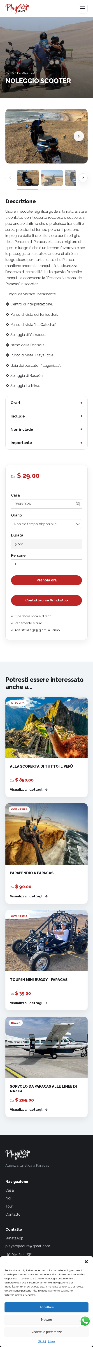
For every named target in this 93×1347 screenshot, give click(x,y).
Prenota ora (47, 580)
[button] (86, 1261)
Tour (32, 72)
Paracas (22, 72)
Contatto (13, 1214)
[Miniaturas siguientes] (83, 177)
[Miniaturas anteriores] (9, 177)
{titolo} (51, 1341)
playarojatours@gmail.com (27, 1246)
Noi (8, 1198)
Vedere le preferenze (46, 1332)
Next (79, 136)
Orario (16, 515)
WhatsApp (14, 1238)
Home (9, 72)
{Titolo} (42, 1341)
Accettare (47, 1307)
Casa (15, 495)
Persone (18, 555)
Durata (17, 535)
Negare (46, 1319)
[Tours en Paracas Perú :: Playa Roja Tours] (17, 8)
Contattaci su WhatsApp (46, 600)
